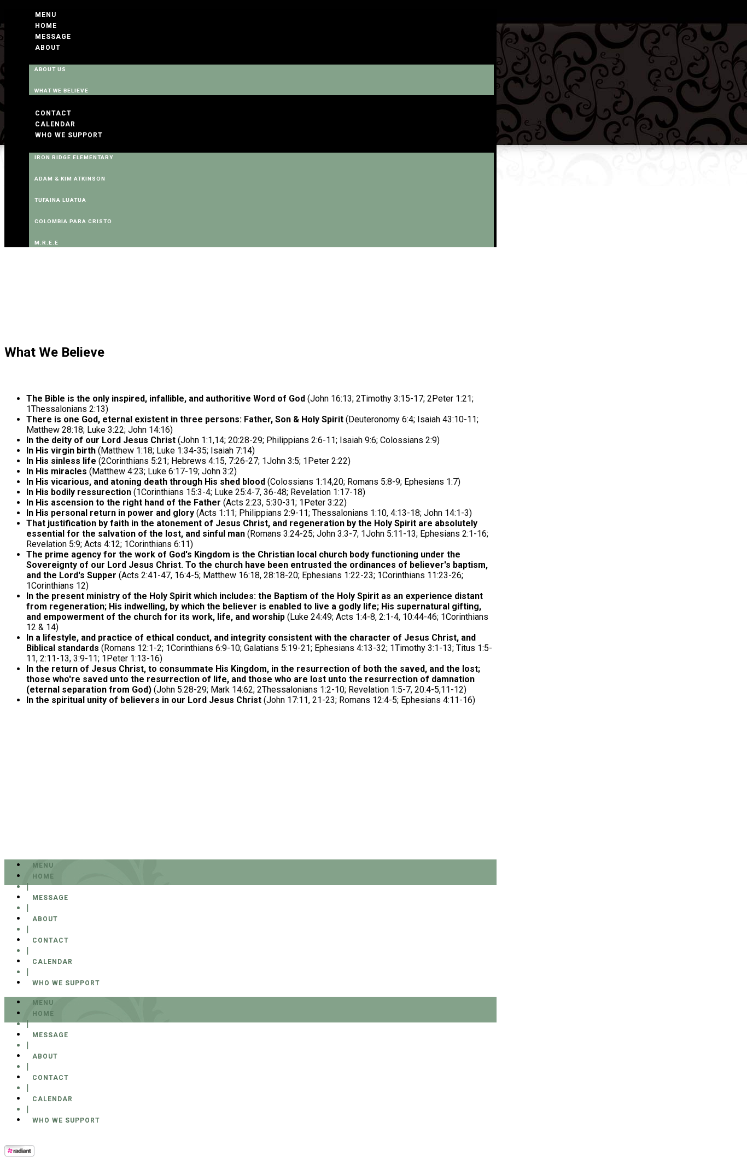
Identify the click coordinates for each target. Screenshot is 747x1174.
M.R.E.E (46, 243)
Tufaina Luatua (60, 200)
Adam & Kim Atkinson (70, 179)
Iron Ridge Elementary (73, 157)
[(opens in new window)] (19, 1153)
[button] (45, 15)
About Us (50, 69)
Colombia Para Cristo (73, 221)
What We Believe (61, 91)
